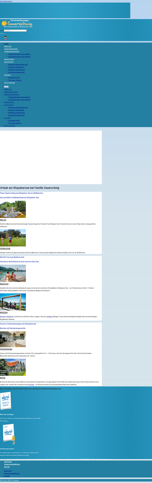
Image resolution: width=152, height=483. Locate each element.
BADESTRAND (9, 59)
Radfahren (10, 316)
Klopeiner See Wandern (16, 67)
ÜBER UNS (7, 46)
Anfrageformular (14, 77)
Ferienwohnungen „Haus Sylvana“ (19, 57)
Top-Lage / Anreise (14, 80)
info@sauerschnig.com (103, 459)
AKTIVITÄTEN (8, 62)
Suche (2, 30)
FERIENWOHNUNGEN (11, 51)
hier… (6, 421)
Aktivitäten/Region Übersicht (18, 64)
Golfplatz (50, 316)
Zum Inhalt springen (6, 1)
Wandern (3, 316)
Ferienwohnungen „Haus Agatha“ (19, 54)
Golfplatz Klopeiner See (16, 72)
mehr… (27, 455)
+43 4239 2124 (85, 459)
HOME (6, 44)
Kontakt (7, 467)
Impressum (8, 462)
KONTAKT (7, 75)
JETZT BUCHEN (9, 83)
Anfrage (31, 384)
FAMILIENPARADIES (11, 49)
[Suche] (2, 33)
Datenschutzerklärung (12, 464)
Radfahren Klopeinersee (16, 70)
